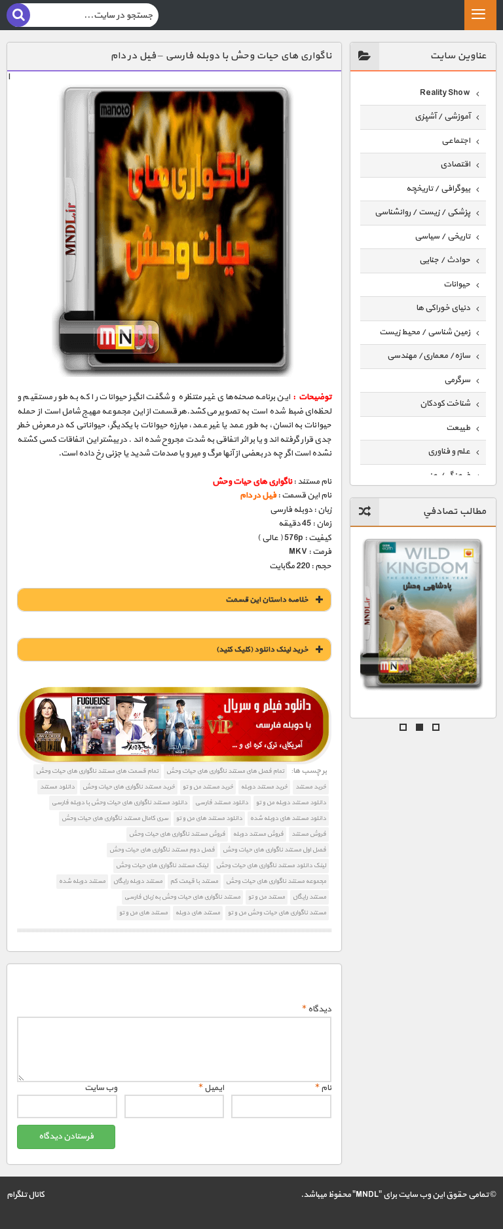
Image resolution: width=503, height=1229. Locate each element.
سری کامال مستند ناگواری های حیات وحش (115, 818)
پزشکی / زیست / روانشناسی (422, 212)
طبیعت (458, 428)
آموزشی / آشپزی (442, 116)
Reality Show (445, 93)
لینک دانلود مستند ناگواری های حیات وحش (271, 865)
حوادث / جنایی (444, 260)
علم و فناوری (449, 451)
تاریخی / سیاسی (442, 236)
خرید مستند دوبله (264, 787)
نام (323, 1088)
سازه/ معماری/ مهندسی (428, 355)
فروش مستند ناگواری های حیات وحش (177, 834)
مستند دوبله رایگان (137, 881)
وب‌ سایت (100, 1088)
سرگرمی (457, 380)
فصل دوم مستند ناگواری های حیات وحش (162, 850)
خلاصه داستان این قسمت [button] (266, 600)
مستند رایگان (309, 897)
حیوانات (456, 284)
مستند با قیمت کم (194, 881)
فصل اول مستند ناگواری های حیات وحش (274, 850)
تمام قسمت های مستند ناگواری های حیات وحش (97, 771)
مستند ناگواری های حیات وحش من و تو (277, 913)
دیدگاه (316, 1009)
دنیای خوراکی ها (443, 308)
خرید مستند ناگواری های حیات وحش (129, 787)
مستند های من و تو (143, 913)
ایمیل (211, 1088)
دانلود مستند (57, 787)
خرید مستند (310, 787)
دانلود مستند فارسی (221, 803)
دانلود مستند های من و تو (209, 818)
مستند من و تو (266, 897)
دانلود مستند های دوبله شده (288, 818)
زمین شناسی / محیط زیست (424, 332)
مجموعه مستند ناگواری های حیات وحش (276, 881)
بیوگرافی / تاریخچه (438, 188)
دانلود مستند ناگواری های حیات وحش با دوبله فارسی (119, 803)
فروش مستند (308, 834)
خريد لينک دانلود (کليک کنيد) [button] (262, 649)
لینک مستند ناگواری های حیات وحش (162, 865)
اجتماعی (455, 140)
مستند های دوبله (198, 913)
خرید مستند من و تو (208, 787)
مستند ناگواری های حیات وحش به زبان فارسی (182, 897)
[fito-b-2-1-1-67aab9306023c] (174, 725)
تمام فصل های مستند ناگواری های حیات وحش (225, 771)
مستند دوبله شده (82, 881)
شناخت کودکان (445, 403)
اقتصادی (455, 164)
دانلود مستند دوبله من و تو (291, 803)
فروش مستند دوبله (258, 834)
